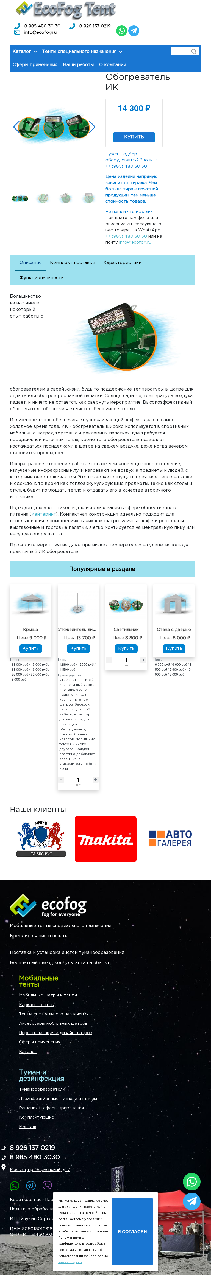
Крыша (30, 629)
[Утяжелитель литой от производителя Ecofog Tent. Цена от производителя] (78, 605)
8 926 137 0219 (95, 26)
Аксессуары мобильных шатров (53, 1023)
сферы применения (63, 1108)
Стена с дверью (174, 629)
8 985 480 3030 (35, 1157)
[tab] (30, 263)
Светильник (126, 629)
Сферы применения (39, 1042)
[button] (92, 127)
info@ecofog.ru (40, 32)
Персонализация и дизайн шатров (55, 1033)
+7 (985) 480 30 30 (126, 166)
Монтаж (27, 1127)
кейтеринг (44, 514)
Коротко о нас (25, 1199)
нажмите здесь (70, 1262)
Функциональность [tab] (41, 278)
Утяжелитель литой (79, 629)
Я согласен (132, 1231)
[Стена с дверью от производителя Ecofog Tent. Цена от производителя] (174, 605)
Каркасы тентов (36, 1005)
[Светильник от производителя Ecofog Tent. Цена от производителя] (126, 605)
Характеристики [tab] (122, 263)
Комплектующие (36, 1117)
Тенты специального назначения (53, 1014)
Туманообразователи (42, 1089)
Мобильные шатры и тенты (48, 995)
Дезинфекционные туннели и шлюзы (58, 1098)
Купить (134, 137)
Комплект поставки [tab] (72, 263)
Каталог (28, 1052)
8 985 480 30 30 (42, 26)
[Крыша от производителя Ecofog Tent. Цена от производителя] (30, 605)
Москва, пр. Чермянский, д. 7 (40, 1170)
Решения (28, 1108)
